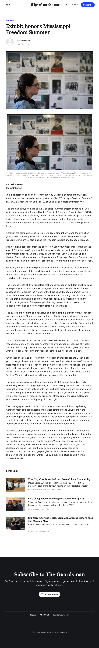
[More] (15, 5)
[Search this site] (67, 5)
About (7, 4)
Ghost (64, 632)
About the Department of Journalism (54, 615)
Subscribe (87, 5)
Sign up (33, 615)
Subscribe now (51, 594)
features (10, 20)
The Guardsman (23, 40)
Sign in (75, 4)
